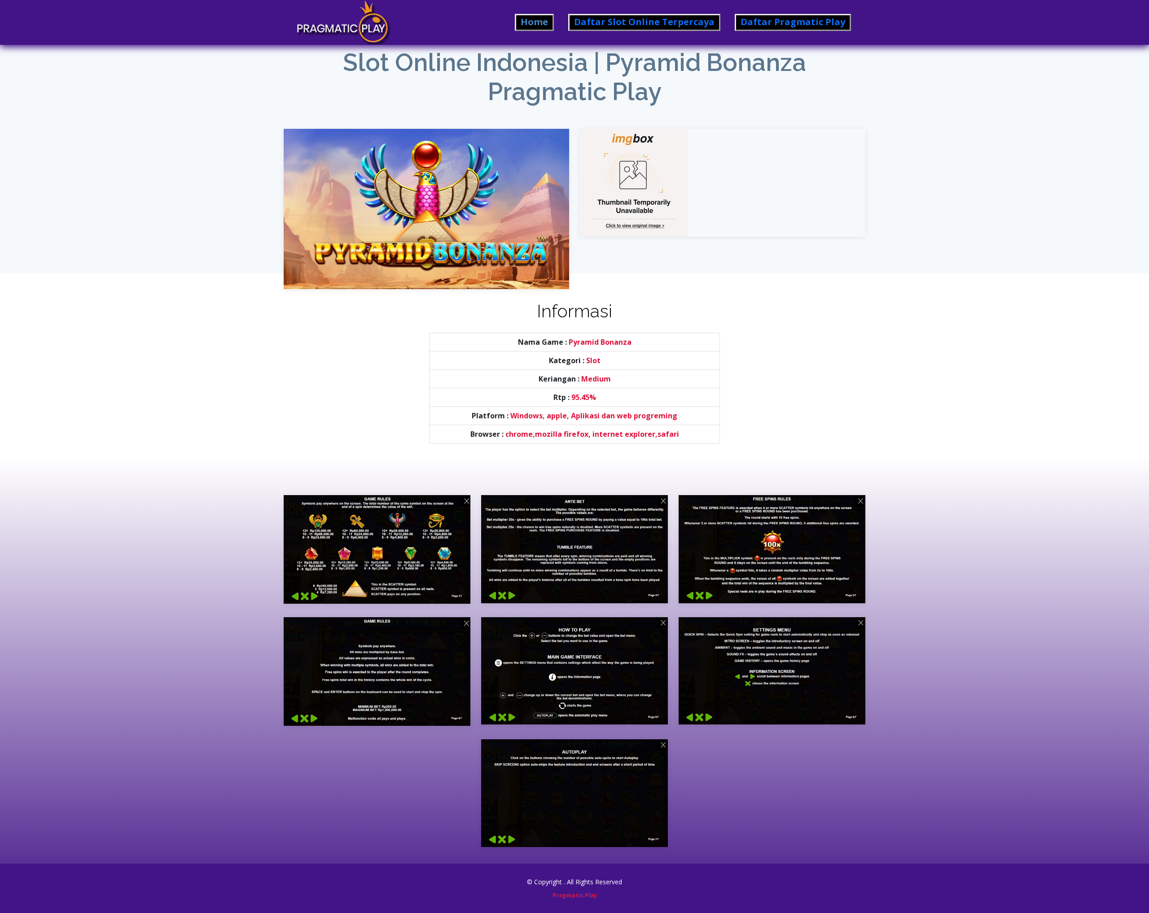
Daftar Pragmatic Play (793, 22)
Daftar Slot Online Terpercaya (644, 22)
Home (534, 22)
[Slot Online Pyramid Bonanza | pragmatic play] (426, 202)
